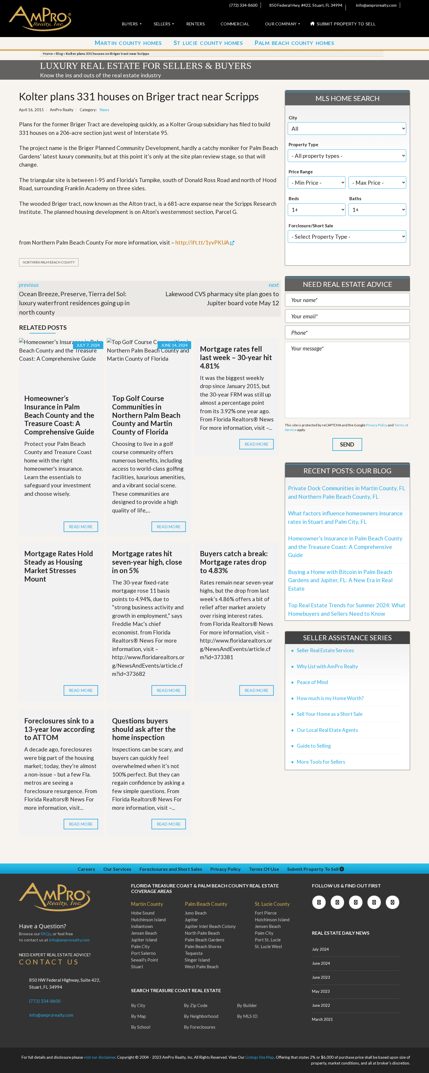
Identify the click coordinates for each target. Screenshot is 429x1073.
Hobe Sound (142, 912)
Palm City (140, 946)
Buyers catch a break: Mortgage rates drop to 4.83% (234, 562)
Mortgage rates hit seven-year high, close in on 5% (147, 562)
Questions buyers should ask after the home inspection (144, 729)
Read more (81, 526)
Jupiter (191, 919)
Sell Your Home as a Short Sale (329, 714)
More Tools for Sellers (321, 762)
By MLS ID (247, 1016)
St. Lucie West (268, 946)
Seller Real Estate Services (325, 650)
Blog (59, 53)
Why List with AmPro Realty (327, 666)
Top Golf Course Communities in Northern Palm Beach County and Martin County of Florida (146, 415)
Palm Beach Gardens (204, 939)
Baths (355, 198)
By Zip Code (195, 1005)
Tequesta (194, 953)
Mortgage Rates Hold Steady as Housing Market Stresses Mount (58, 566)
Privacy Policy (376, 425)
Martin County (147, 904)
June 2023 (321, 977)
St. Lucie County (272, 904)
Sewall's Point (144, 959)
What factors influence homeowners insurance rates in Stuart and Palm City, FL (345, 517)
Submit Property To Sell (313, 869)
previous (74, 298)
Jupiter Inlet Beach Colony (210, 926)
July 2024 (320, 949)
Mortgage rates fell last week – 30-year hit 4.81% (236, 357)
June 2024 (321, 963)
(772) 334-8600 (243, 5)
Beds (294, 198)
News (104, 109)
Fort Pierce (266, 912)
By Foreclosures (199, 1027)
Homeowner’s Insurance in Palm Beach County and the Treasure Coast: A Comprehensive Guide (59, 415)
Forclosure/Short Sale (311, 225)
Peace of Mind (312, 682)
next (222, 293)
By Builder (247, 1005)
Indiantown (142, 926)
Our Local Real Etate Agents (327, 730)
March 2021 (322, 1019)
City (293, 117)
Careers (86, 869)
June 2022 (321, 1005)
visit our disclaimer (99, 1057)
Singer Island (197, 959)
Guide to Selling (314, 746)
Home (48, 53)
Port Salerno (143, 953)
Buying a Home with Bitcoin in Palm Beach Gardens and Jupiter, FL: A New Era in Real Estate (340, 580)
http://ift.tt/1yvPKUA (202, 242)
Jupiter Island (144, 939)
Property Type (303, 144)
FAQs (46, 933)
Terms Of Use (264, 869)
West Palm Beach (202, 966)
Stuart (137, 966)
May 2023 (321, 991)
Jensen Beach (144, 933)
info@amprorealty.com (376, 5)
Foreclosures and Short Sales (170, 869)
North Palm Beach (202, 933)
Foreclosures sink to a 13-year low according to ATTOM (59, 729)
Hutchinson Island (148, 919)
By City (138, 1005)
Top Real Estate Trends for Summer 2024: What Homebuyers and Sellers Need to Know (346, 609)
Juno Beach (196, 912)
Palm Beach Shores (203, 946)
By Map (138, 1016)
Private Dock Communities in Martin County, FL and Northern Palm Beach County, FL (346, 492)
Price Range (301, 171)
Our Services (117, 869)
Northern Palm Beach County (49, 262)
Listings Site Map (259, 1057)
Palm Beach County (206, 904)
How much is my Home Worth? (330, 698)
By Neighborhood (201, 1016)
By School (140, 1027)
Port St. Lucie (268, 939)
